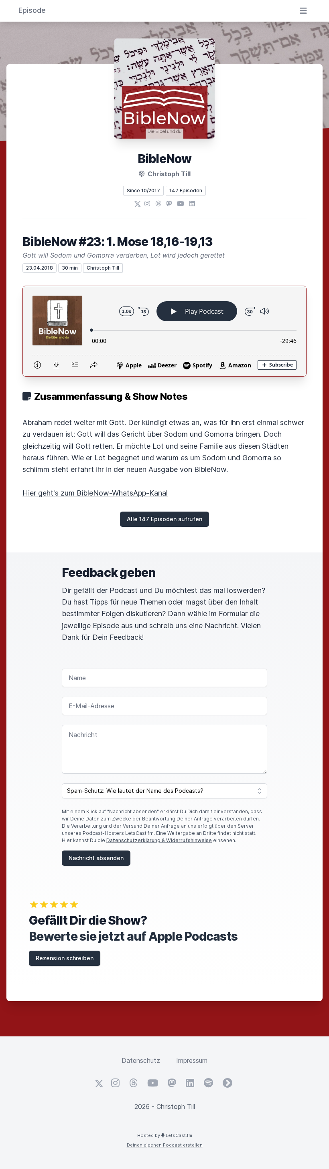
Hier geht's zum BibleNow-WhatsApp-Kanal (95, 493)
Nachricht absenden (96, 858)
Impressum (191, 1060)
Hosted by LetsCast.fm (164, 1135)
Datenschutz (141, 1060)
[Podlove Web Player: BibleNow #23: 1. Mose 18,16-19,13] (164, 331)
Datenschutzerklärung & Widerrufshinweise (159, 840)
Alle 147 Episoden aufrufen (164, 519)
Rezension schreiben (64, 958)
